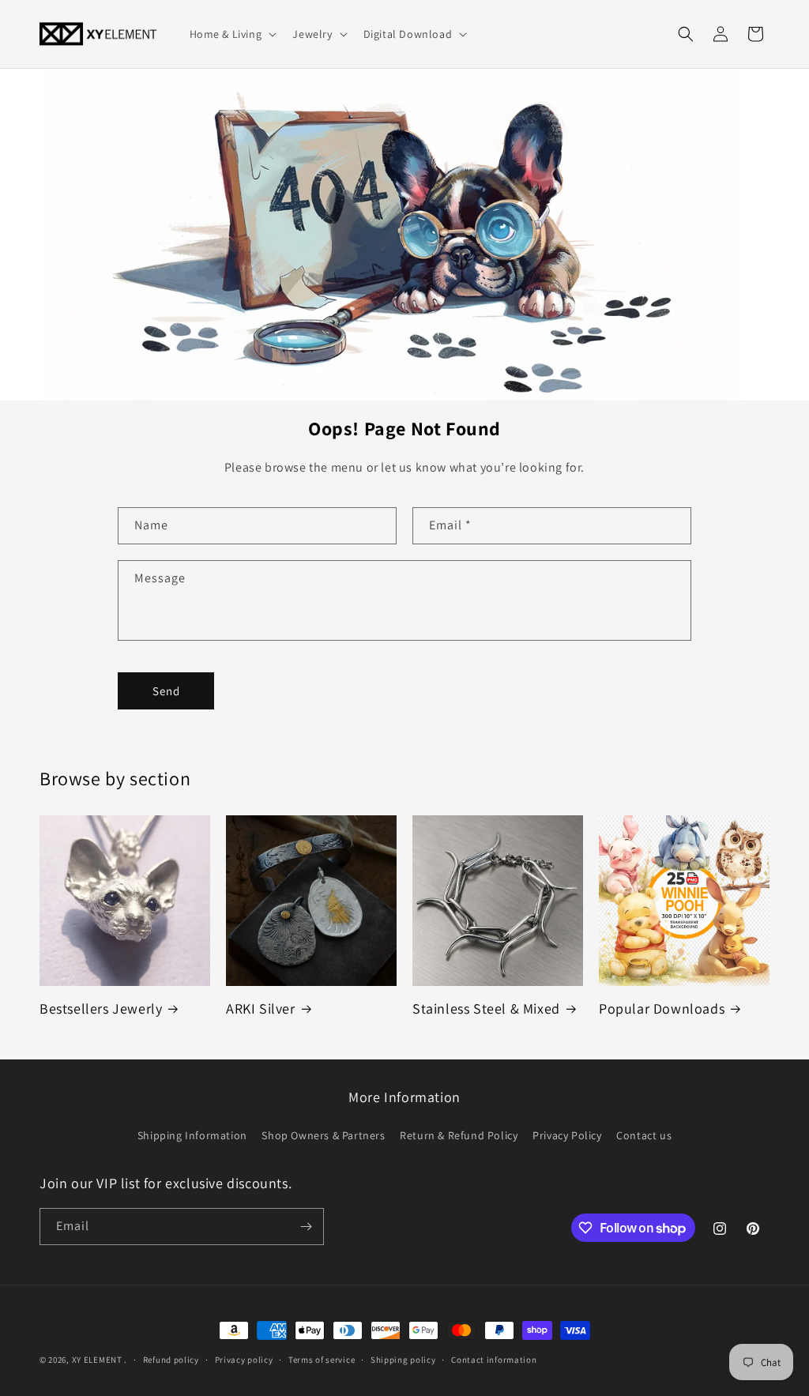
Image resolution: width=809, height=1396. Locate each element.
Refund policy (171, 1359)
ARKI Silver (260, 1008)
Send (166, 690)
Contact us (644, 1135)
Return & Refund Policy (458, 1135)
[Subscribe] (305, 1226)
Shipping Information (192, 1135)
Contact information (493, 1359)
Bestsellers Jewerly (101, 1008)
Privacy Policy (566, 1135)
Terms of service (321, 1359)
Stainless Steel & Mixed (486, 1008)
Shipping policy (403, 1359)
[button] (232, 34)
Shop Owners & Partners (323, 1135)
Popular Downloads (661, 1008)
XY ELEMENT (97, 1359)
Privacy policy (244, 1359)
